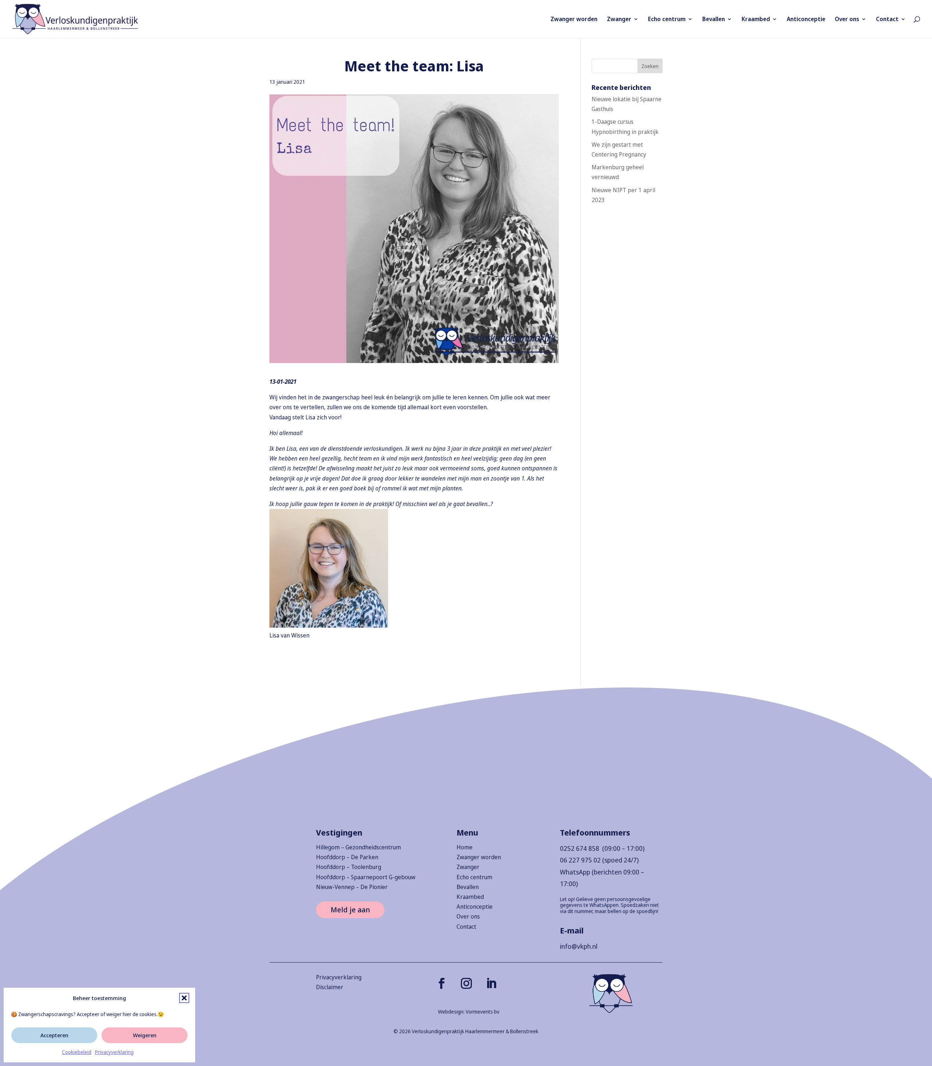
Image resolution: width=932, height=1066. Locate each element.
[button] (184, 998)
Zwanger (619, 19)
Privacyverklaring (114, 1052)
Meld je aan (350, 910)
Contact (887, 19)
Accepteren (54, 1035)
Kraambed (756, 19)
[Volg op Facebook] (442, 983)
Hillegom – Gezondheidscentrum (358, 847)
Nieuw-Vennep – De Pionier (352, 887)
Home (465, 847)
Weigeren (145, 1035)
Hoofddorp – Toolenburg (348, 867)
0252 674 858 (579, 848)
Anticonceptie (806, 19)
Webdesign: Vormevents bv (468, 1011)
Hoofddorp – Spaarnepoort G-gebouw (365, 877)
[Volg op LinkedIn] (491, 983)
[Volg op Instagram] (466, 983)
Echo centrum (667, 19)
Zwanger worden (573, 19)
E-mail (572, 930)
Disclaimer (329, 987)
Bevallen (713, 19)
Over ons (847, 19)
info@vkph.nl (578, 946)
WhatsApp (575, 872)
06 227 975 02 (580, 860)
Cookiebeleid (76, 1052)
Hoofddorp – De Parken (347, 857)
